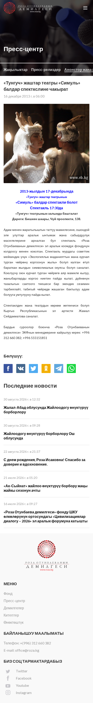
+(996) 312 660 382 (35, 643)
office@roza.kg (27, 650)
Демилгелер (14, 608)
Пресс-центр (14, 600)
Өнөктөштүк (13, 622)
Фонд (8, 593)
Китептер (11, 615)
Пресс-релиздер (46, 69)
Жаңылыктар (16, 69)
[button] (85, 8)
